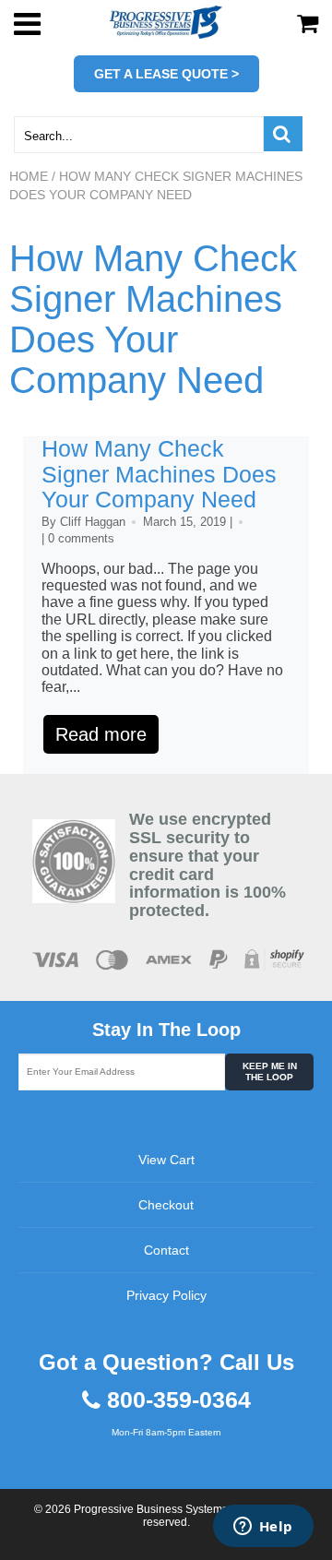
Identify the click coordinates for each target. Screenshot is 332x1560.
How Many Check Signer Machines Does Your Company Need (153, 319)
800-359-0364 (179, 1399)
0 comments (81, 538)
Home (28, 176)
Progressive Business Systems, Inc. (162, 1509)
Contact (166, 1250)
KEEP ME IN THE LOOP (270, 1071)
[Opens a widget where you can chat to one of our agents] (263, 1528)
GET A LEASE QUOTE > (166, 73)
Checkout (166, 1204)
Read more (101, 734)
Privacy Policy (166, 1295)
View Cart (166, 1159)
